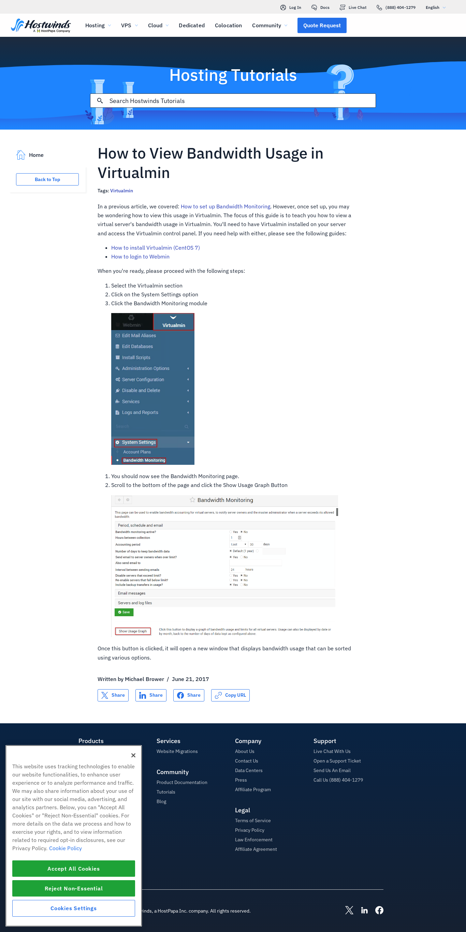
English (432, 7)
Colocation (228, 25)
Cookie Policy (65, 848)
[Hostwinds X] (345, 911)
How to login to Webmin (140, 256)
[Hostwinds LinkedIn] (360, 911)
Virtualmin (121, 191)
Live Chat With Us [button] (332, 751)
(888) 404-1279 (400, 7)
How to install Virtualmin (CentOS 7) (155, 247)
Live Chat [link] (357, 7)
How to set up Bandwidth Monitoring (225, 206)
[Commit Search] (100, 100)
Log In (295, 7)
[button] (322, 25)
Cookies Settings (73, 908)
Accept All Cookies (73, 868)
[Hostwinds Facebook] (375, 911)
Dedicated (191, 25)
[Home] (41, 26)
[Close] (133, 755)
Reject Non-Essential (74, 888)
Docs (325, 7)
